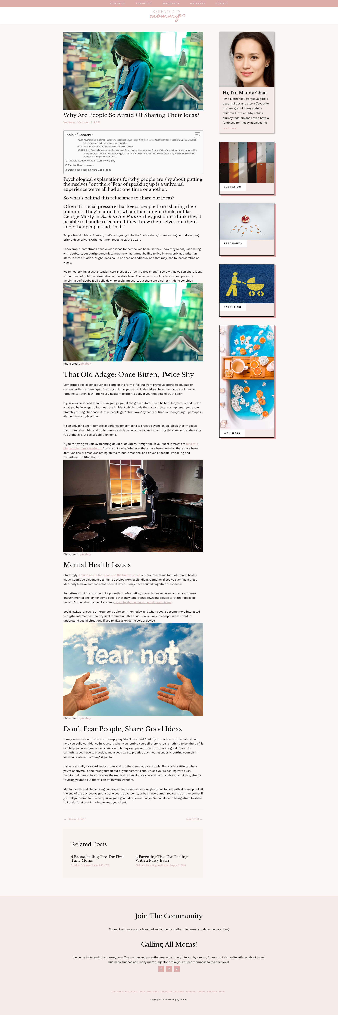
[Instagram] (169, 969)
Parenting (144, 3)
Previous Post (75, 819)
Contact (222, 3)
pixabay (85, 363)
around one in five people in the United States (109, 575)
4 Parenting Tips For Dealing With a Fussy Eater (161, 859)
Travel (201, 991)
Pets (142, 991)
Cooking (179, 991)
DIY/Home (166, 991)
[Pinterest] (177, 969)
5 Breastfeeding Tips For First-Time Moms (98, 859)
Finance (212, 991)
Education (118, 3)
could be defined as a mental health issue (142, 602)
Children (75, 865)
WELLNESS (232, 433)
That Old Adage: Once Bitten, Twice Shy (91, 160)
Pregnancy (171, 3)
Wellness (197, 3)
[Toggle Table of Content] (195, 135)
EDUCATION (232, 186)
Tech (222, 991)
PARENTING (232, 307)
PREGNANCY (233, 243)
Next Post (194, 819)
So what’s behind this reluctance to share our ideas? (108, 146)
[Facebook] (161, 969)
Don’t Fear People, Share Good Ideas (89, 169)
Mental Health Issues (81, 165)
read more (229, 128)
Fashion (190, 991)
